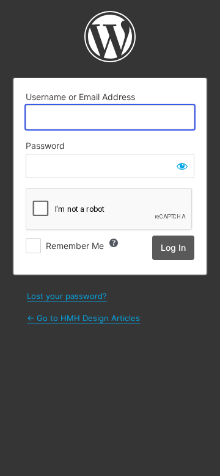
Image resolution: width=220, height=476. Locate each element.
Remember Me (75, 245)
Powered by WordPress (110, 36)
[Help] (113, 243)
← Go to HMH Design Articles (83, 318)
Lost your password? (67, 296)
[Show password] (182, 166)
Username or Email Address (80, 97)
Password (45, 145)
